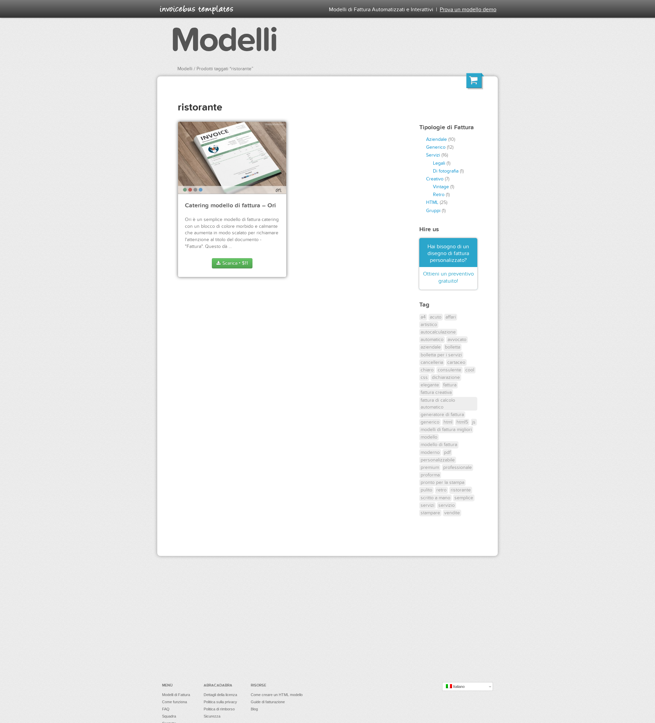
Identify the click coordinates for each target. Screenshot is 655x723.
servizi (427, 505)
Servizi (433, 155)
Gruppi (433, 210)
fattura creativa (436, 392)
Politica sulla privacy (220, 702)
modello (429, 437)
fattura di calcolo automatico (438, 403)
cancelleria (432, 362)
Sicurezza (212, 716)
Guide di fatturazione (268, 702)
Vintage (441, 187)
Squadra (169, 716)
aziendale (431, 347)
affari (451, 317)
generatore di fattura (442, 414)
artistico (429, 324)
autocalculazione (438, 332)
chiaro (427, 370)
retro (441, 490)
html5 (462, 422)
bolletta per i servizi (441, 355)
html (447, 422)
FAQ (166, 709)
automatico (432, 339)
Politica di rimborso (219, 709)
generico (430, 422)
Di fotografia (445, 171)
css (424, 377)
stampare (430, 513)
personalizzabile (438, 460)
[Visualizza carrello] (475, 82)
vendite (452, 513)
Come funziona (174, 702)
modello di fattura (439, 444)
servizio (446, 505)
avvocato (457, 339)
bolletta (452, 347)
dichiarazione (446, 377)
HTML (432, 202)
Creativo (434, 179)
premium (430, 467)
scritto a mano (435, 498)
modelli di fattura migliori (446, 429)
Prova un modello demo (468, 9)
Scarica (234, 263)
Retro (439, 194)
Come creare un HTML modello (277, 695)
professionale (457, 467)
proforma (430, 475)
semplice (463, 498)
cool (469, 370)
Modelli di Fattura (176, 695)
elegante (430, 385)
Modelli (224, 40)
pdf (447, 452)
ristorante (461, 490)
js (474, 422)
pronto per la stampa (442, 482)
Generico (436, 147)
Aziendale (436, 139)
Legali (439, 163)
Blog (254, 709)
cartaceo (456, 362)
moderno (430, 452)
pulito (426, 490)
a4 (423, 317)
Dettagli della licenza (220, 695)
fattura (449, 385)
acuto (435, 317)
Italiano (458, 686)
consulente (449, 370)
